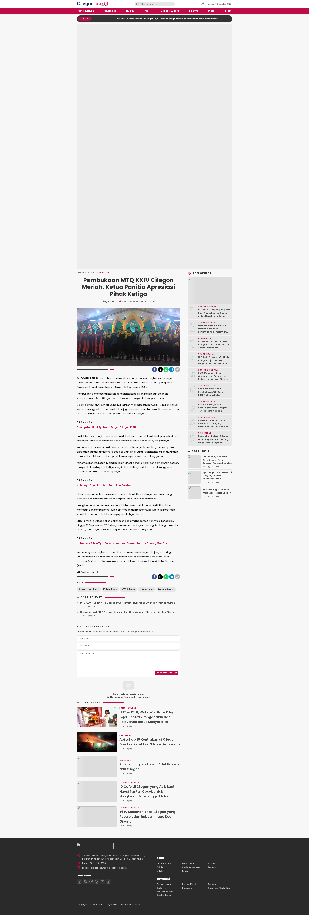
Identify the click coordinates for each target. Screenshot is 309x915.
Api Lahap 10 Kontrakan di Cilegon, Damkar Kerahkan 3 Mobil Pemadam (149, 741)
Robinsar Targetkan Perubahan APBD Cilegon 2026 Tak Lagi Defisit (212, 392)
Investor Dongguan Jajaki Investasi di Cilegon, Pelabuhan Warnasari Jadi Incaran (213, 425)
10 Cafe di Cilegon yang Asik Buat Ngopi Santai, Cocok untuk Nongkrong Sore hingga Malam (147, 791)
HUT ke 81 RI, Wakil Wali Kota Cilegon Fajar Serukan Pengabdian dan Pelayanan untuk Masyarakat (143, 18)
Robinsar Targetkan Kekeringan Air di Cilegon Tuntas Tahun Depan (212, 407)
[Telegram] (171, 369)
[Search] (137, 4)
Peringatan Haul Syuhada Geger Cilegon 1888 (106, 427)
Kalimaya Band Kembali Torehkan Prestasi (104, 485)
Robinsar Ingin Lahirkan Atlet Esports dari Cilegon (149, 766)
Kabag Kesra (110, 589)
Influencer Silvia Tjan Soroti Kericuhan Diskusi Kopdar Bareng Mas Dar (122, 543)
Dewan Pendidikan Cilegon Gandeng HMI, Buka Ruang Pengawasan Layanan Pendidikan (213, 441)
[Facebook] (154, 369)
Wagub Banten (166, 589)
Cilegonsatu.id (86, 273)
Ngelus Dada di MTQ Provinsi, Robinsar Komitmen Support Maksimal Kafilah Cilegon (127, 612)
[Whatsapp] (85, 881)
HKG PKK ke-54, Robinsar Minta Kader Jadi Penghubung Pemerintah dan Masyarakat (212, 330)
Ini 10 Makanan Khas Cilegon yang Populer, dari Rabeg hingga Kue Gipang (147, 816)
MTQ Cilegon (128, 589)
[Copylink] (177, 369)
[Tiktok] (108, 881)
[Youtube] (102, 881)
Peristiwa (105, 273)
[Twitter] (160, 369)
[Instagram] (96, 881)
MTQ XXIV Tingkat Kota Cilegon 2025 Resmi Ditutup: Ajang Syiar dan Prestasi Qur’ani (128, 602)
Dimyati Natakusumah (89, 589)
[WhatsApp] (166, 369)
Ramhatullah (147, 589)
